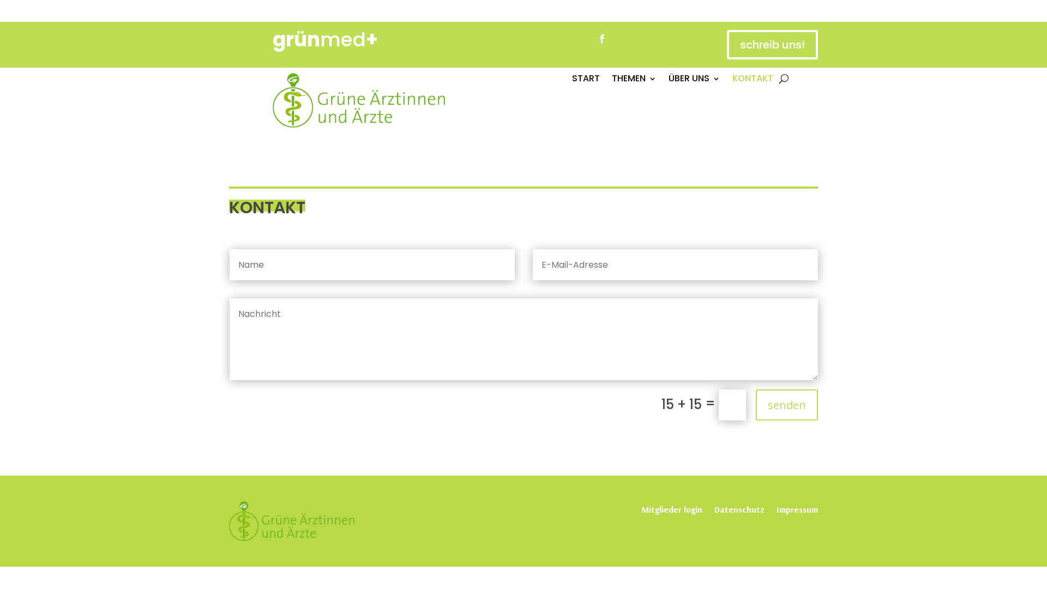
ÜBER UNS (689, 80)
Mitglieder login (672, 508)
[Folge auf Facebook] (602, 38)
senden (787, 405)
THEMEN (629, 80)
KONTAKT (752, 80)
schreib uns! (772, 44)
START (586, 80)
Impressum (797, 508)
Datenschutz (739, 508)
